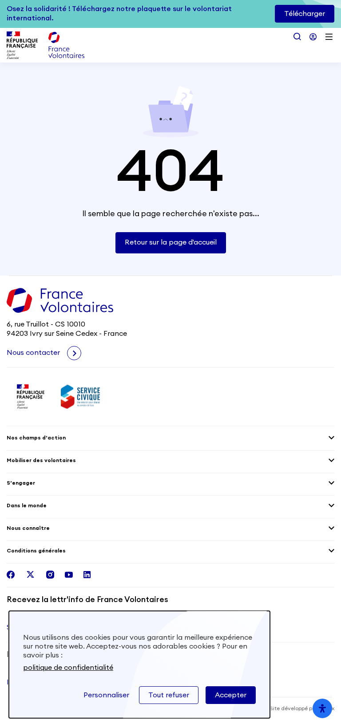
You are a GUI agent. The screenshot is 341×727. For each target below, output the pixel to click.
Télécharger (304, 13)
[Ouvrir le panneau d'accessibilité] (322, 708)
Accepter (230, 695)
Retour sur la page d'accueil (171, 242)
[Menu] (329, 36)
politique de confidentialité (68, 667)
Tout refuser (168, 695)
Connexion (313, 36)
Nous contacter (34, 352)
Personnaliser (106, 695)
